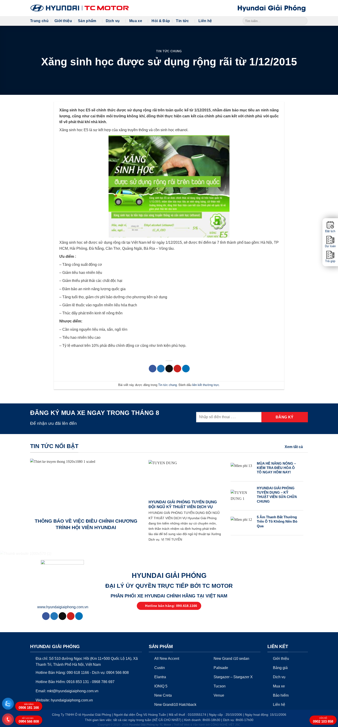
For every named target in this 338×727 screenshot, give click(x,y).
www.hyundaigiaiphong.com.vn (62, 607)
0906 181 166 (29, 706)
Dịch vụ (113, 21)
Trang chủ (39, 21)
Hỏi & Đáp (161, 21)
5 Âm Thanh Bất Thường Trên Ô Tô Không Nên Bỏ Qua (277, 521)
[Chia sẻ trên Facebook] (152, 369)
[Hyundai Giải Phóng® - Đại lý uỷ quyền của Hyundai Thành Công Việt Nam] (79, 8)
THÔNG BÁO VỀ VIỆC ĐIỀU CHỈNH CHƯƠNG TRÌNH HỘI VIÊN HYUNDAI (86, 524)
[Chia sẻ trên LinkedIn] (186, 369)
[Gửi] (303, 21)
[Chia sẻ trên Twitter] (161, 369)
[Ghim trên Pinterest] (177, 369)
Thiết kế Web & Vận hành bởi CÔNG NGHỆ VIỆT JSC (206, 724)
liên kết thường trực (205, 385)
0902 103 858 (323, 720)
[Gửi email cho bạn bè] (169, 369)
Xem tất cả (294, 447)
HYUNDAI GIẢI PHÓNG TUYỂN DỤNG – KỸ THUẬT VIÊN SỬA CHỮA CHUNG (277, 494)
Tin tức (182, 21)
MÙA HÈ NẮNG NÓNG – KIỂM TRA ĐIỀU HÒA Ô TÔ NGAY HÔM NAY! (276, 468)
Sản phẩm (87, 21)
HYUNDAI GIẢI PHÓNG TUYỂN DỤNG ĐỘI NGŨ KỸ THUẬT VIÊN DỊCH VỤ (183, 504)
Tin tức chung (169, 51)
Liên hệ (205, 21)
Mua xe (135, 21)
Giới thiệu (63, 21)
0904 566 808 (29, 720)
